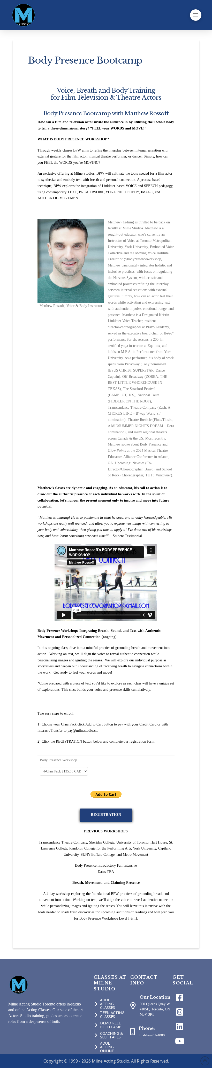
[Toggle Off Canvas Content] (195, 15)
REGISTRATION (106, 815)
